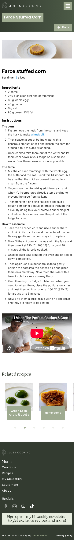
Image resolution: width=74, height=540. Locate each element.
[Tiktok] (32, 506)
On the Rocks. (40, 535)
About (6, 490)
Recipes (7, 473)
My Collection (12, 479)
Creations (9, 467)
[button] (15, 428)
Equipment (10, 484)
